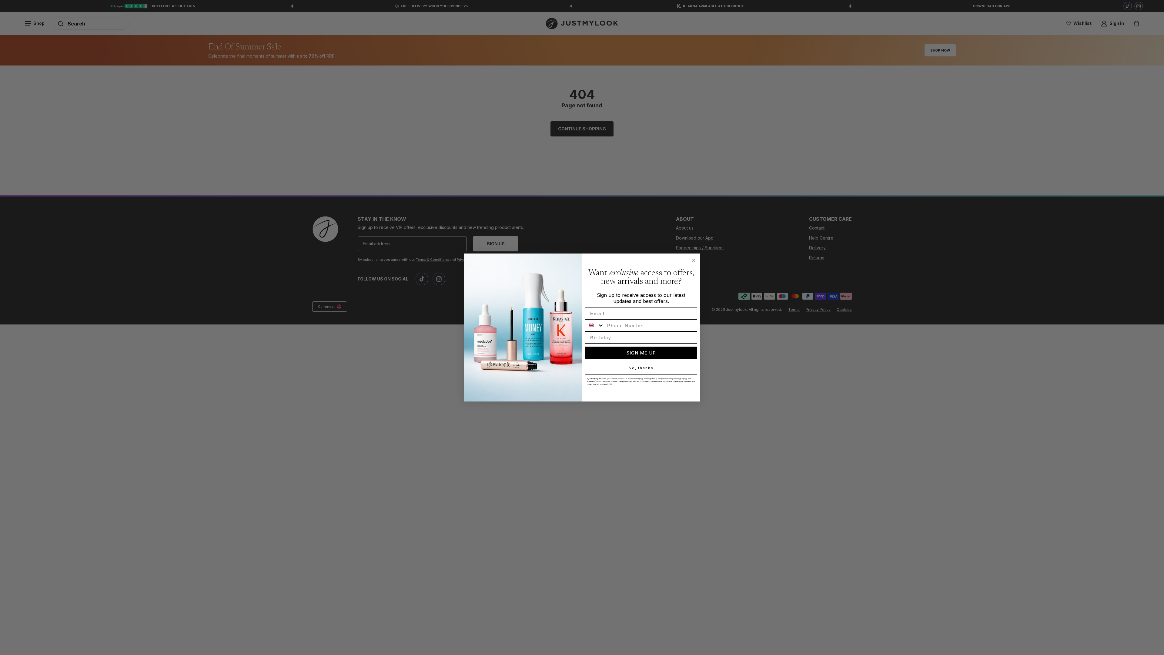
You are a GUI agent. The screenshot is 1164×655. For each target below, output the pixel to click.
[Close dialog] (693, 260)
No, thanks (641, 368)
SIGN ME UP (641, 353)
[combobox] (594, 325)
